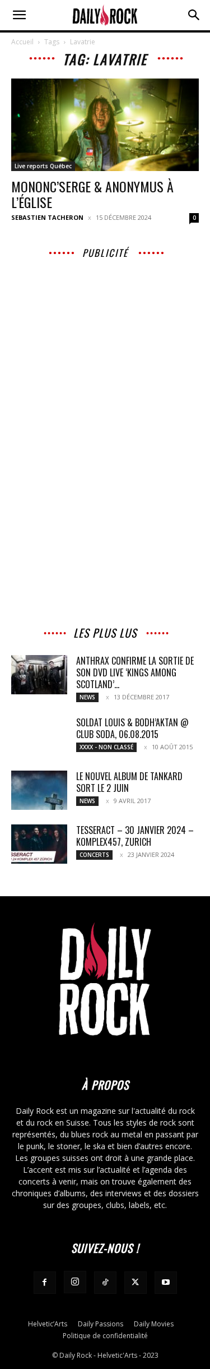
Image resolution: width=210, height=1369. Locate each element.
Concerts (94, 855)
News (87, 697)
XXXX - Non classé (106, 747)
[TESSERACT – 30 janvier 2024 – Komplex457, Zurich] (39, 844)
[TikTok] (105, 1282)
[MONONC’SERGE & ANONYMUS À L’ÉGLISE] (105, 125)
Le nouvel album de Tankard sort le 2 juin (129, 782)
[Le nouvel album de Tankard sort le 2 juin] (39, 790)
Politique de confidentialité (105, 1335)
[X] (135, 1282)
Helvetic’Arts (47, 1324)
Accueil (22, 42)
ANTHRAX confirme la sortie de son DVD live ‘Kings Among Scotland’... (135, 672)
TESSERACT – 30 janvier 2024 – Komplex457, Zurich (135, 836)
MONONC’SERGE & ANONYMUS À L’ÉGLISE (92, 194)
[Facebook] (45, 1282)
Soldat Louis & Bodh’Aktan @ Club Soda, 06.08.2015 (132, 728)
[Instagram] (75, 1282)
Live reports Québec (43, 166)
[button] (19, 15)
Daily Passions (100, 1324)
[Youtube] (166, 1282)
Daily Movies (154, 1324)
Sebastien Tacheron (47, 217)
